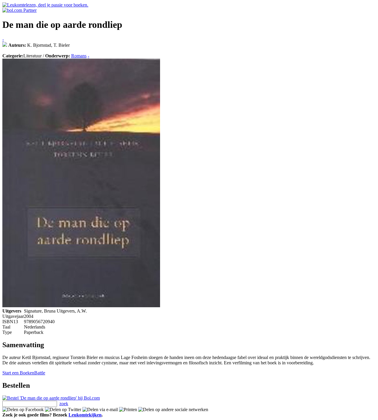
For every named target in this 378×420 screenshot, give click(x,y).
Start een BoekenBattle (23, 372)
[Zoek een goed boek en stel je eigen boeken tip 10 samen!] (4, 45)
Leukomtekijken (85, 414)
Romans (79, 55)
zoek (63, 403)
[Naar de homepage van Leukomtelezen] (45, 4)
